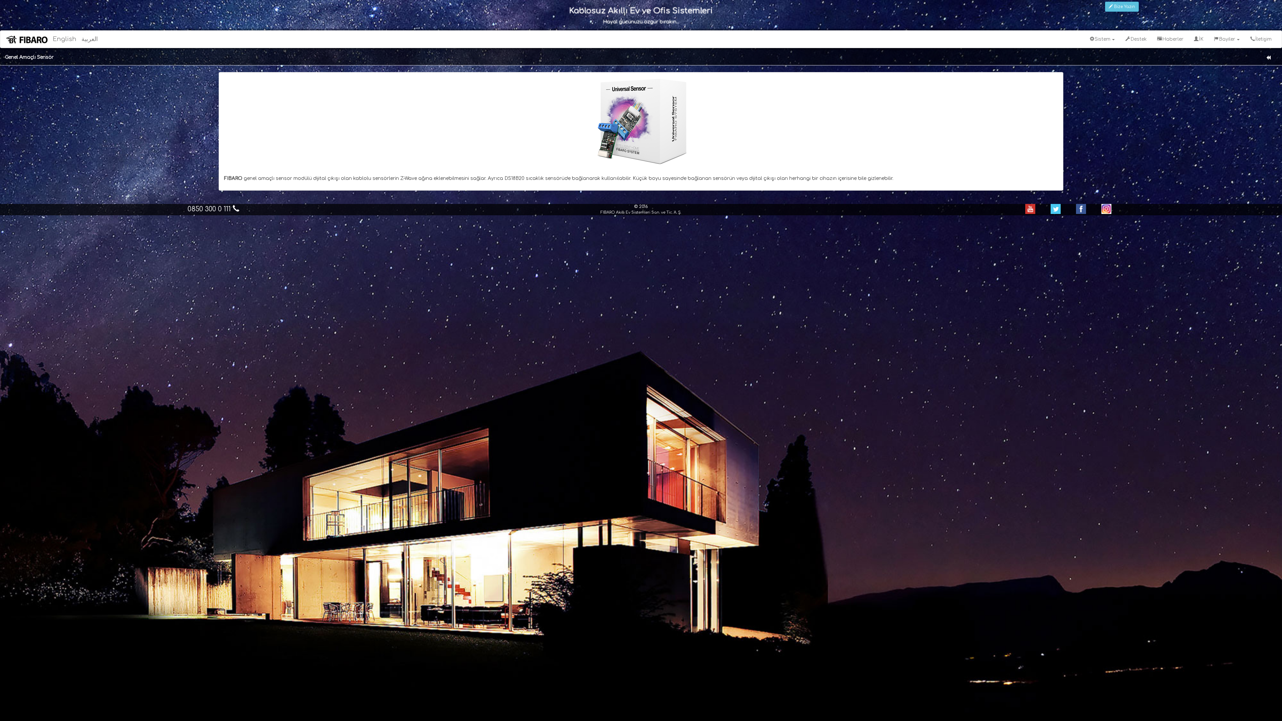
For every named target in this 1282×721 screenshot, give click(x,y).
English (64, 39)
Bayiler (1228, 39)
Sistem (1103, 39)
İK (1201, 39)
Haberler (1173, 39)
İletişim (1263, 39)
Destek (1138, 39)
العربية (89, 39)
